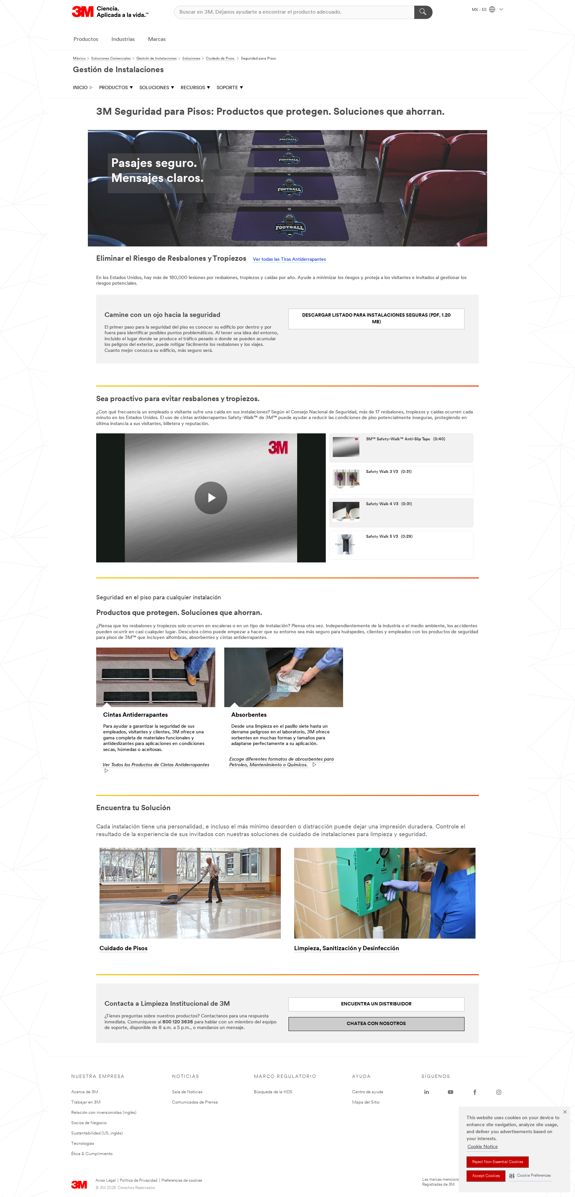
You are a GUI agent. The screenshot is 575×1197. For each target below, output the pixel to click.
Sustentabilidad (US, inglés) (97, 1133)
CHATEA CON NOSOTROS (376, 1023)
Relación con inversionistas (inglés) (103, 1113)
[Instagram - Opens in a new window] (499, 1092)
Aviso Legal (106, 1181)
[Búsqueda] (423, 12)
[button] (530, 1175)
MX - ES (479, 10)
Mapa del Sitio (365, 1102)
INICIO (80, 87)
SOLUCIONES (154, 87)
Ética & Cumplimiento (91, 1154)
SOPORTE (227, 87)
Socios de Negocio (88, 1123)
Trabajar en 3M (85, 1102)
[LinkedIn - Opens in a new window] (427, 1092)
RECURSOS (193, 87)
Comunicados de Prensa (195, 1102)
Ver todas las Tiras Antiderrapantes (289, 259)
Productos (86, 39)
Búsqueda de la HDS (273, 1092)
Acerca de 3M (84, 1092)
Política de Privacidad (138, 1181)
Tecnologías (82, 1143)
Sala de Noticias (187, 1092)
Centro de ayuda (367, 1092)
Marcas (157, 39)
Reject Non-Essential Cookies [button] (497, 1162)
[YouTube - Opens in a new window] (451, 1092)
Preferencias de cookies (181, 1181)
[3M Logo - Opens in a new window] (110, 12)
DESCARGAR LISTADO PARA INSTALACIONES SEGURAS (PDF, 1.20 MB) (376, 319)
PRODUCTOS (113, 87)
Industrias (123, 39)
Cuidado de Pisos (123, 949)
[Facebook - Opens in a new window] (475, 1092)
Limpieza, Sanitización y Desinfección (346, 949)
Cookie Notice (483, 1146)
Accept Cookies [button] (486, 1176)
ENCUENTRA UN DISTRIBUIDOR (376, 1004)
